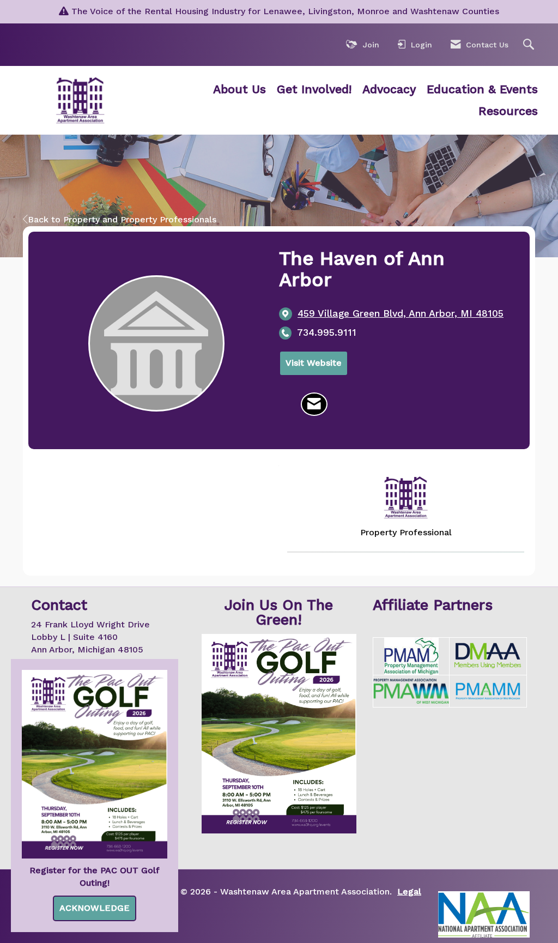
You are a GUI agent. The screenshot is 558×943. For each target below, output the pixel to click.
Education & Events (482, 89)
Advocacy (389, 89)
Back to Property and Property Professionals (122, 219)
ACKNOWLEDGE (94, 908)
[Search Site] (530, 45)
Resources (508, 111)
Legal (409, 891)
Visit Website (314, 363)
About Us (239, 89)
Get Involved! (314, 89)
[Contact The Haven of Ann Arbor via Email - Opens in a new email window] (314, 404)
